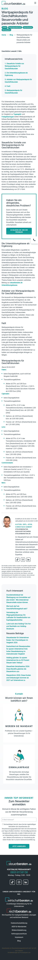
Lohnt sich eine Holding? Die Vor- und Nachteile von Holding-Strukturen (18, 626)
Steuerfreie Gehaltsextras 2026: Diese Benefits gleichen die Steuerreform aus (18, 668)
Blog (19, 941)
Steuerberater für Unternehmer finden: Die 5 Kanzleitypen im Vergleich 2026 (17, 640)
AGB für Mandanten (19, 927)
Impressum (19, 937)
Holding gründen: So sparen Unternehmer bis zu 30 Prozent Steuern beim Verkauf (17, 660)
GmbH (4, 27)
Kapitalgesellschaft (15, 27)
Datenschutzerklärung (27, 840)
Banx (3, 483)
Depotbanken (27, 27)
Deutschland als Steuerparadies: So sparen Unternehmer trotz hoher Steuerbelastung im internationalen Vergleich (18, 650)
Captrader (5, 394)
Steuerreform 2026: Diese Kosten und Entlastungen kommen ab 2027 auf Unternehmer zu (18, 677)
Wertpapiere (6, 30)
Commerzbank (7, 463)
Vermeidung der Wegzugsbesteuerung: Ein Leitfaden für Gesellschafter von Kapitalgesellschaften (18, 616)
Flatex (4, 370)
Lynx (3, 427)
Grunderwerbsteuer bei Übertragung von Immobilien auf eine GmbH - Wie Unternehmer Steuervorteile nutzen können (18, 598)
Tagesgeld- (17, 114)
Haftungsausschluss (19, 934)
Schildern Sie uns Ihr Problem (19, 231)
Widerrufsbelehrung (19, 930)
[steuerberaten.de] (13, 3)
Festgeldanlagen (8, 117)
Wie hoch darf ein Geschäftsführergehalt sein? (16, 607)
